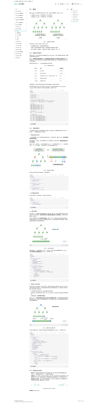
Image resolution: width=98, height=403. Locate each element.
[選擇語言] (58, 4)
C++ (34, 90)
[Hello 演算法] (16, 4)
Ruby (63, 90)
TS (49, 90)
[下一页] (67, 245)
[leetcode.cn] (83, 401)
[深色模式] (56, 4)
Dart (52, 90)
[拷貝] (67, 94)
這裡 (32, 1)
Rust (55, 90)
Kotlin (60, 90)
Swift (45, 90)
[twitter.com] (81, 401)
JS (47, 90)
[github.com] (79, 401)
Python (31, 90)
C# (40, 90)
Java (37, 90)
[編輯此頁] (67, 9)
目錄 (71, 9)
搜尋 (62, 4)
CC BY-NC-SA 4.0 (30, 401)
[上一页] (63, 245)
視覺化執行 (34, 207)
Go (42, 90)
